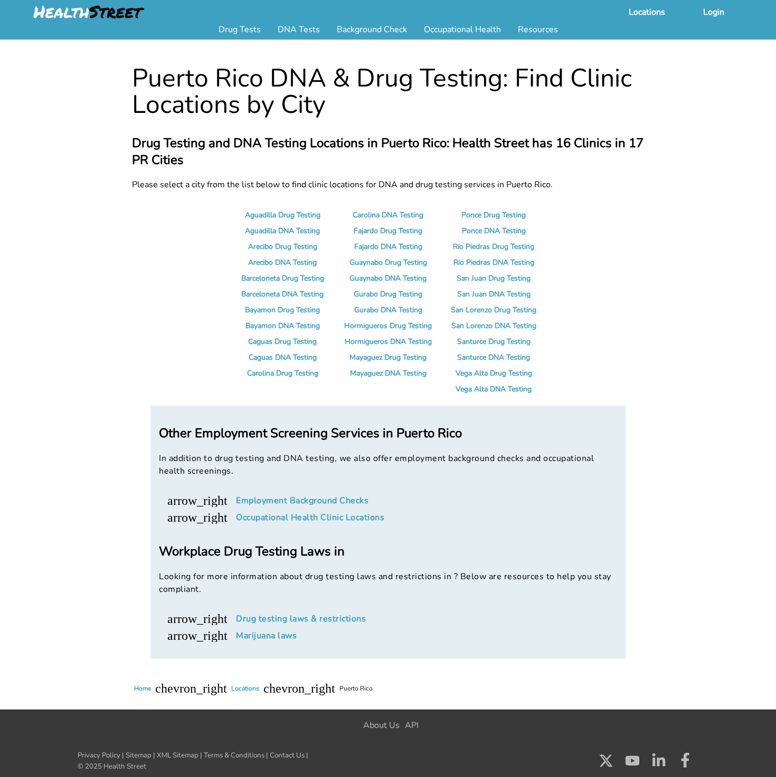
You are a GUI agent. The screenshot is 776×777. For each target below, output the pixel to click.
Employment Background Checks (302, 500)
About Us (381, 725)
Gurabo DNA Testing (388, 310)
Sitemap (139, 755)
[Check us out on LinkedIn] (658, 763)
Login (713, 12)
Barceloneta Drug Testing (282, 278)
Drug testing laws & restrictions (301, 619)
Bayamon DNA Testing (282, 326)
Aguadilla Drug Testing (282, 215)
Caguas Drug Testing (282, 342)
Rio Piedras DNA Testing (493, 262)
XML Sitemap (177, 755)
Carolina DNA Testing (388, 215)
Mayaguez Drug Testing (388, 357)
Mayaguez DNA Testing (388, 373)
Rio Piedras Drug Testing (493, 247)
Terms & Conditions (234, 755)
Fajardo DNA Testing (388, 247)
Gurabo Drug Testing (388, 294)
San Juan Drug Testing (494, 278)
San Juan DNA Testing (494, 294)
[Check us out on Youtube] (632, 763)
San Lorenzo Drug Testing (493, 310)
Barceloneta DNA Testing (282, 294)
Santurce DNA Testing (493, 357)
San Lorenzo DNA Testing (493, 326)
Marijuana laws (266, 635)
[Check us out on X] (606, 763)
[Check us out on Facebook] (685, 763)
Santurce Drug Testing (494, 342)
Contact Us (287, 755)
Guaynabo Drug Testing (388, 262)
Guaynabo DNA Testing (388, 278)
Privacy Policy (99, 755)
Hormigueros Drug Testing (388, 326)
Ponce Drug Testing (493, 215)
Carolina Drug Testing (282, 373)
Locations (647, 12)
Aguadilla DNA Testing (282, 231)
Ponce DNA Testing (494, 231)
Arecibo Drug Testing (282, 247)
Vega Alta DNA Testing (494, 389)
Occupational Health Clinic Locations (310, 517)
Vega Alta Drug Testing (494, 373)
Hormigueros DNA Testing (388, 342)
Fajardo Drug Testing (388, 231)
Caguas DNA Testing (283, 357)
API (412, 725)
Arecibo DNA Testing (282, 262)
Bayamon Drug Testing (282, 310)
